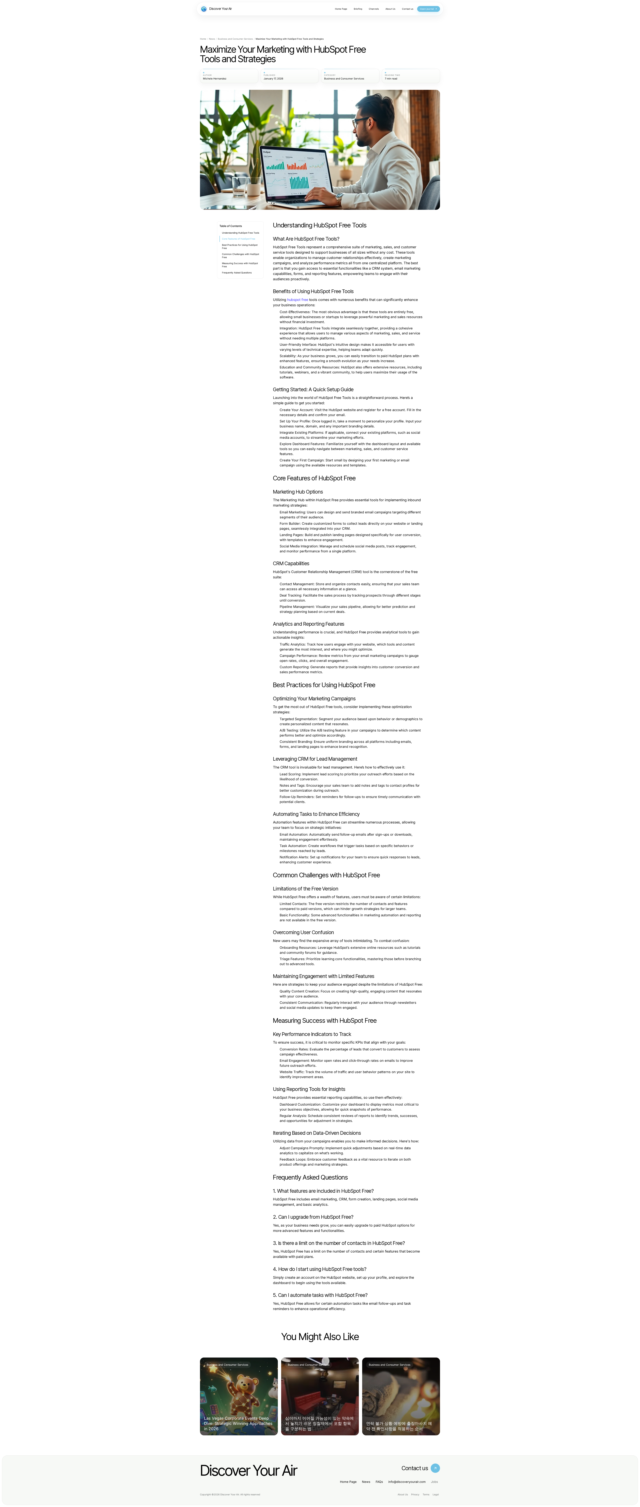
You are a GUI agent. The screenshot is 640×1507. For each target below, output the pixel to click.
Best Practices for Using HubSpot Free (240, 246)
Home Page (348, 1482)
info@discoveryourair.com (407, 1482)
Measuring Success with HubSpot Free (240, 265)
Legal (436, 1494)
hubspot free (297, 300)
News (212, 39)
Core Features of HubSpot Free (238, 238)
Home (203, 39)
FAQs (379, 1482)
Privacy (415, 1494)
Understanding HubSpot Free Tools (240, 232)
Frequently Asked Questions (237, 272)
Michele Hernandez (214, 78)
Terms (426, 1494)
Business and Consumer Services (235, 39)
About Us (403, 1494)
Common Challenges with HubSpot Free (240, 256)
